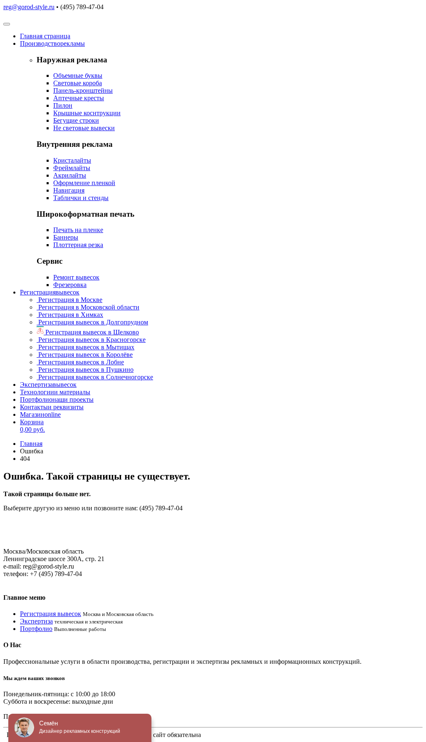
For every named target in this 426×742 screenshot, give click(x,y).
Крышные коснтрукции (87, 112)
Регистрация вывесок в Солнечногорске (95, 377)
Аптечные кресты (78, 97)
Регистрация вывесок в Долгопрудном (92, 322)
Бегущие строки (76, 120)
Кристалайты (72, 160)
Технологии (55, 392)
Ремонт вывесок (76, 277)
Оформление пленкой (84, 182)
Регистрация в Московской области (88, 307)
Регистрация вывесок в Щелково (91, 332)
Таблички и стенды (81, 197)
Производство (52, 43)
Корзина (32, 425)
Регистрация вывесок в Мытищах (85, 347)
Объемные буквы (77, 75)
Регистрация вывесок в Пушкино (85, 369)
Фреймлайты (71, 167)
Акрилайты (69, 175)
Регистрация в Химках (70, 314)
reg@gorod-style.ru (28, 6)
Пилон (62, 105)
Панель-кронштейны (83, 90)
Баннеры (65, 237)
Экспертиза (48, 384)
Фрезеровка (70, 284)
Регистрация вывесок (50, 613)
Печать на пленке (78, 229)
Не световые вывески (84, 127)
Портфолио (57, 399)
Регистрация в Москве (69, 299)
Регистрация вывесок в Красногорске (91, 339)
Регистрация (49, 292)
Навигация (68, 190)
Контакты (52, 407)
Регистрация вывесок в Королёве (85, 354)
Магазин (40, 414)
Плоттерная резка (78, 244)
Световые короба (77, 83)
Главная (45, 36)
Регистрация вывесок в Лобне (80, 362)
